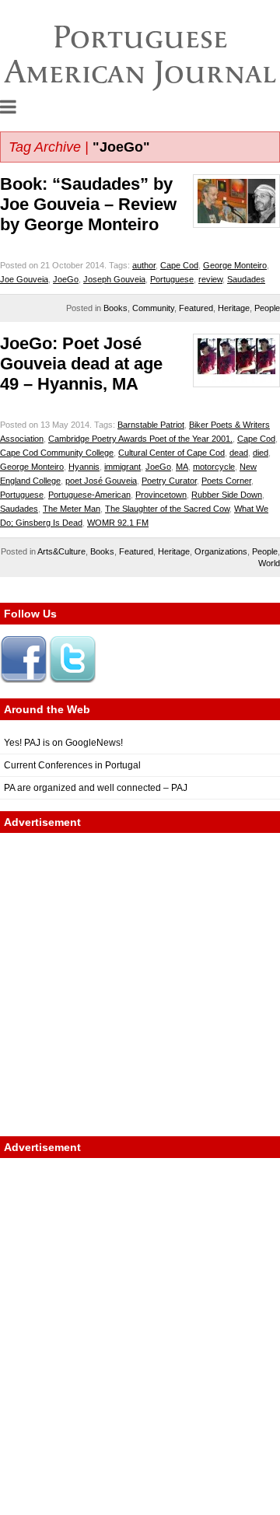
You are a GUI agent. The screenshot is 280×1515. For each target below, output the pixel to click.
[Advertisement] (140, 985)
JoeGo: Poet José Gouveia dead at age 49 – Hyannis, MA (81, 364)
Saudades (246, 279)
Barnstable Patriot (150, 424)
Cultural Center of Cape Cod (171, 452)
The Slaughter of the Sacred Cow (167, 508)
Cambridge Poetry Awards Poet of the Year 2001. (140, 438)
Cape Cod (179, 265)
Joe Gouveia (24, 279)
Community (153, 308)
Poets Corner (226, 480)
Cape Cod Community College (57, 452)
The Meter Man (71, 508)
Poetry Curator (169, 480)
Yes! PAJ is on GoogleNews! (63, 742)
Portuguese (172, 279)
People (267, 308)
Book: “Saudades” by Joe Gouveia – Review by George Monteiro (88, 204)
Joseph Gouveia (114, 279)
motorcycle (214, 466)
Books (115, 308)
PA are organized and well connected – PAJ (95, 787)
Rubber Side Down (226, 494)
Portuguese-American (89, 494)
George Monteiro (235, 265)
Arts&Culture (61, 551)
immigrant (122, 466)
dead (238, 452)
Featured (196, 308)
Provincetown (161, 494)
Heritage (234, 308)
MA (182, 466)
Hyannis (84, 466)
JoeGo (66, 279)
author (144, 265)
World (269, 563)
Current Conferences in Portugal (72, 765)
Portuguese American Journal (140, 54)
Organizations (220, 551)
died (260, 452)
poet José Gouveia (101, 480)
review (210, 279)
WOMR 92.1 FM (118, 522)
